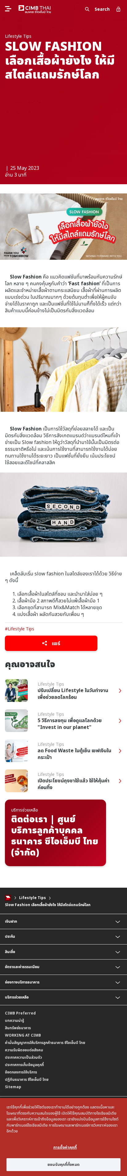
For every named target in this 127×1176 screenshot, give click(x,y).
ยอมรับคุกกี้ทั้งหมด (63, 1164)
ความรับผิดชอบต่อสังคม (24, 1050)
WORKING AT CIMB (23, 1035)
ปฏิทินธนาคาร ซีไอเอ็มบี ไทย (26, 1079)
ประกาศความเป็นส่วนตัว (23, 1057)
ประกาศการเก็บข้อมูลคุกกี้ (24, 1064)
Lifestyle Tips (32, 897)
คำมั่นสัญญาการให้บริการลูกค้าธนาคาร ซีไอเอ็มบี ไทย (45, 1042)
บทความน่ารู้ (14, 1020)
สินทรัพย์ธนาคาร (18, 1027)
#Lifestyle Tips (19, 629)
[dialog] (63, 1137)
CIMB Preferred (20, 1013)
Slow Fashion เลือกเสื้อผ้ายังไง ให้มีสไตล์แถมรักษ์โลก (47, 904)
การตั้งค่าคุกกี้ (65, 1147)
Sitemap (13, 1086)
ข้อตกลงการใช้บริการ (21, 1072)
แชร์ (55, 643)
